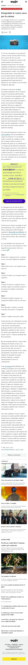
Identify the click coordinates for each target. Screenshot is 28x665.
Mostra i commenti (14, 455)
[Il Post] (14, 1)
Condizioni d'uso (14, 648)
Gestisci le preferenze (14, 646)
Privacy (21, 644)
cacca (7, 447)
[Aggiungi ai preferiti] (10, 32)
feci (12, 447)
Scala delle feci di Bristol (16, 232)
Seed (19, 89)
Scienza (3, 5)
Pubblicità (15, 644)
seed (22, 449)
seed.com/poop (5, 134)
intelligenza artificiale (7, 449)
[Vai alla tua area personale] (26, 1)
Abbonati (14, 659)
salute (18, 449)
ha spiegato (8, 366)
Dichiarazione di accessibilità (14, 649)
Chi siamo (8, 644)
